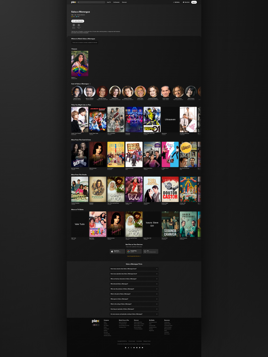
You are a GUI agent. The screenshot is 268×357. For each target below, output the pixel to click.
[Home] (73, 2)
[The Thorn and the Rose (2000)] (115, 191)
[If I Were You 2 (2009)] (170, 156)
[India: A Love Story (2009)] (152, 156)
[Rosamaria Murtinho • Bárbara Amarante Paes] (153, 93)
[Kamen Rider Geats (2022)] (97, 121)
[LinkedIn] (139, 347)
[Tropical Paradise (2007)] (79, 191)
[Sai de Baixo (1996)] (115, 156)
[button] (78, 26)
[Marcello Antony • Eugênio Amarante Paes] (102, 93)
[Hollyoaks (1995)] (133, 121)
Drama (78, 14)
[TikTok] (128, 347)
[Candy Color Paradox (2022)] (79, 121)
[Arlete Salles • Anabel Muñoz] (140, 93)
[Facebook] (136, 347)
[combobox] (92, 2)
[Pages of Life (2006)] (133, 191)
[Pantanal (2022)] (97, 191)
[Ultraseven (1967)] (170, 121)
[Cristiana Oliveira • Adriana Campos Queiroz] (127, 93)
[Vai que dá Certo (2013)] (133, 156)
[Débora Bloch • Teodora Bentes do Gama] (115, 93)
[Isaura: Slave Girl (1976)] (152, 225)
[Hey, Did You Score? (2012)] (188, 156)
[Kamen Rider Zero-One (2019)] (152, 121)
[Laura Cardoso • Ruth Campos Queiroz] (178, 93)
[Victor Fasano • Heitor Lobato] (165, 93)
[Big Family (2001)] (97, 225)
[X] (131, 347)
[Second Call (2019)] (170, 225)
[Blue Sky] (134, 347)
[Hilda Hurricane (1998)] (97, 156)
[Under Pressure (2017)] (188, 225)
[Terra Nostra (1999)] (152, 191)
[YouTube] (142, 347)
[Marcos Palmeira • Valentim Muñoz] (89, 93)
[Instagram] (125, 347)
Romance (83, 14)
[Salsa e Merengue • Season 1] (79, 65)
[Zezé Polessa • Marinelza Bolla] (191, 93)
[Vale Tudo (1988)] (79, 225)
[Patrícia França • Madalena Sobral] (77, 93)
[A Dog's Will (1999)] (188, 191)
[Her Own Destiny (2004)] (79, 156)
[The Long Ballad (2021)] (115, 121)
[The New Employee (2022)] (188, 121)
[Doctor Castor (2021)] (170, 191)
